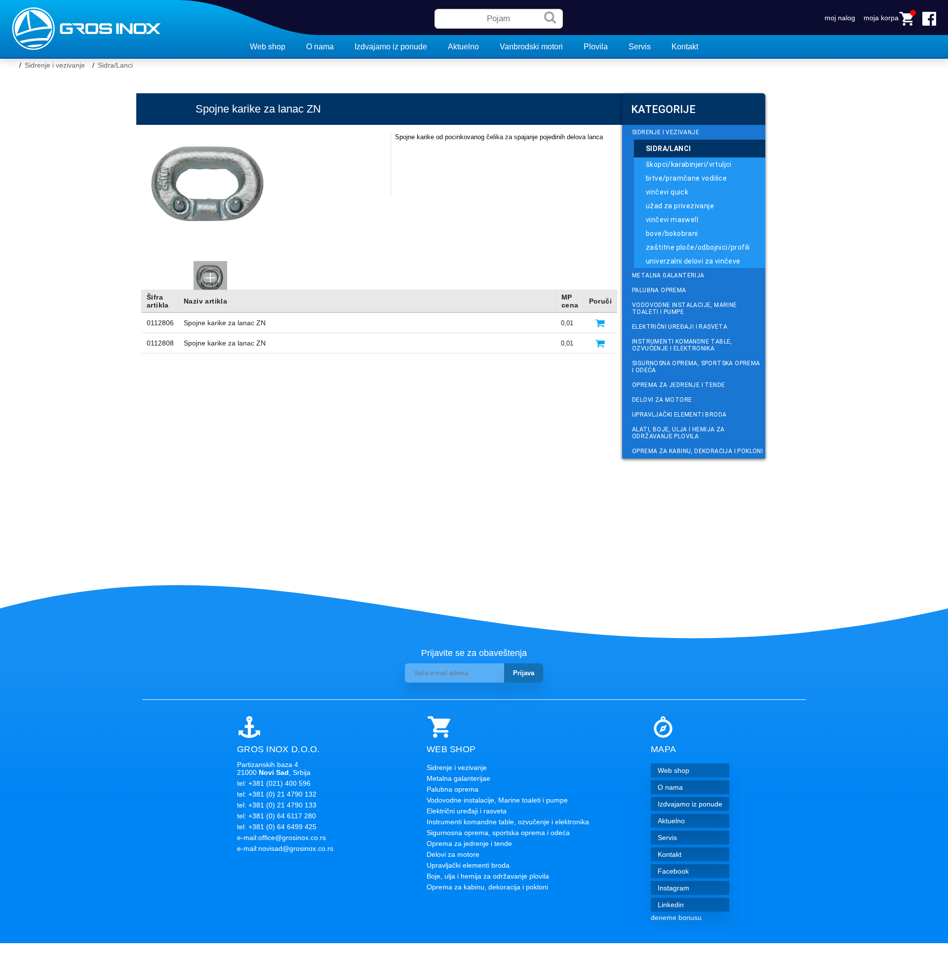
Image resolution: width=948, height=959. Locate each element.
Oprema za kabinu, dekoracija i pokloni (697, 451)
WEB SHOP (451, 749)
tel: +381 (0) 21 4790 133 (276, 805)
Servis (640, 46)
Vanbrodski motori (531, 46)
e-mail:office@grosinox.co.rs (281, 838)
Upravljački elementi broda (679, 414)
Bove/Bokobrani (672, 233)
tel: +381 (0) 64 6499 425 (276, 827)
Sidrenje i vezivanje (55, 65)
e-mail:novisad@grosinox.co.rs (285, 848)
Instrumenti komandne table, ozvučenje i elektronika (682, 345)
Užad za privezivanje (680, 206)
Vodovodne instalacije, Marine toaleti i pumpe (684, 308)
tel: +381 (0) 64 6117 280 (276, 816)
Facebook (673, 871)
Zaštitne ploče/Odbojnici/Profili (698, 247)
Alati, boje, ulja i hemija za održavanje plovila (678, 433)
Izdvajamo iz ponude (391, 46)
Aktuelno (463, 46)
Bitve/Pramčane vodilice (686, 178)
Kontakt (685, 46)
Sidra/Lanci (115, 65)
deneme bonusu (676, 917)
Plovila (596, 46)
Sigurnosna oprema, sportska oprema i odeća (696, 367)
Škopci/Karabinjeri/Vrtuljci (689, 164)
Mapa (663, 749)
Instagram (673, 888)
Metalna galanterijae (458, 778)
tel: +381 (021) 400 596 (274, 783)
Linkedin (671, 905)
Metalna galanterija (668, 275)
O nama (320, 46)
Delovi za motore (662, 399)
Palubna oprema (659, 290)
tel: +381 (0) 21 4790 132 (276, 794)
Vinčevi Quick (667, 192)
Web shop (267, 46)
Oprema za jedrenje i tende (678, 385)
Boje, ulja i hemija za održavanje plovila (488, 876)
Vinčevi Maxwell (672, 220)
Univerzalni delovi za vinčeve (693, 261)
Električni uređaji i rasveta (679, 326)
